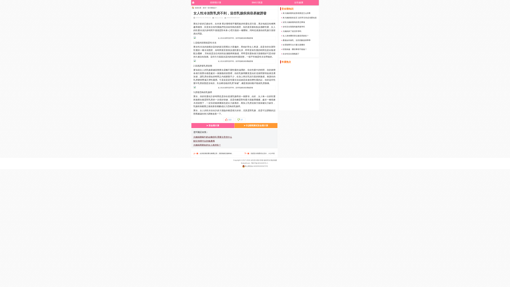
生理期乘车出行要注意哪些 (294, 45)
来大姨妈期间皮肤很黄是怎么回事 (297, 13)
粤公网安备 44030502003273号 (256, 166)
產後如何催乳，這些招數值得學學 (297, 40)
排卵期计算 (215, 2)
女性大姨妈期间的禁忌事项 (294, 22)
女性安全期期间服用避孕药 (294, 27)
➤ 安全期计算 (212, 125)
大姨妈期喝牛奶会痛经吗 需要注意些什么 (212, 137)
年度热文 (286, 62)
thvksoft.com (245, 163)
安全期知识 (212, 8)
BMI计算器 (257, 2)
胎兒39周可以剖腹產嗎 (204, 141)
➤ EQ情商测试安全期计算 (256, 125)
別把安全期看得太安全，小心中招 (263, 153)
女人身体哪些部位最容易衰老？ (296, 36)
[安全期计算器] (192, 2)
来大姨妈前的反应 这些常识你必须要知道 (300, 18)
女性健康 (298, 2)
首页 (204, 8)
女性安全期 (255, 160)
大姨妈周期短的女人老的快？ (207, 145)
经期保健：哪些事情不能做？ (295, 49)
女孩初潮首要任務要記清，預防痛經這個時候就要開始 (219, 153)
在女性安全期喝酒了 (291, 54)
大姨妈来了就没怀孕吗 (292, 31)
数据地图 (274, 160)
